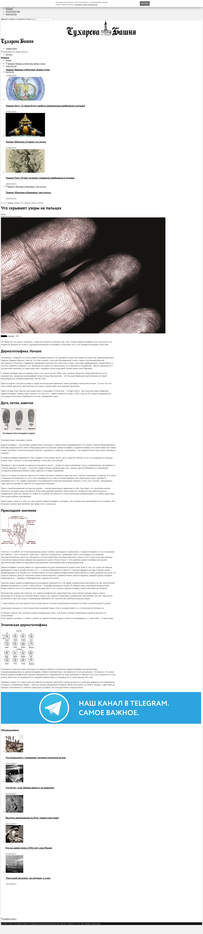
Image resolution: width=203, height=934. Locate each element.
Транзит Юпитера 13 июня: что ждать (26, 141)
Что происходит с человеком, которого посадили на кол (36, 757)
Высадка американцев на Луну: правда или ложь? (32, 817)
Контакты (11, 14)
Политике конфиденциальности (86, 5)
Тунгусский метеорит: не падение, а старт (28, 878)
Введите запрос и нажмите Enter (16, 19)
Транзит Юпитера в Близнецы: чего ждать (28, 192)
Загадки (9, 55)
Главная (10, 203)
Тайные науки (11, 49)
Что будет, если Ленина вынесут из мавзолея (30, 787)
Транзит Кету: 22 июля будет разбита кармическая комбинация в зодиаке (45, 105)
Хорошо (144, 3)
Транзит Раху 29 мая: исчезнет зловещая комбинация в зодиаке (40, 177)
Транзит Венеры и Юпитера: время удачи (28, 69)
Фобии (9, 8)
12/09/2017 (11, 336)
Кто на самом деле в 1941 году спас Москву (29, 847)
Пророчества (13, 11)
